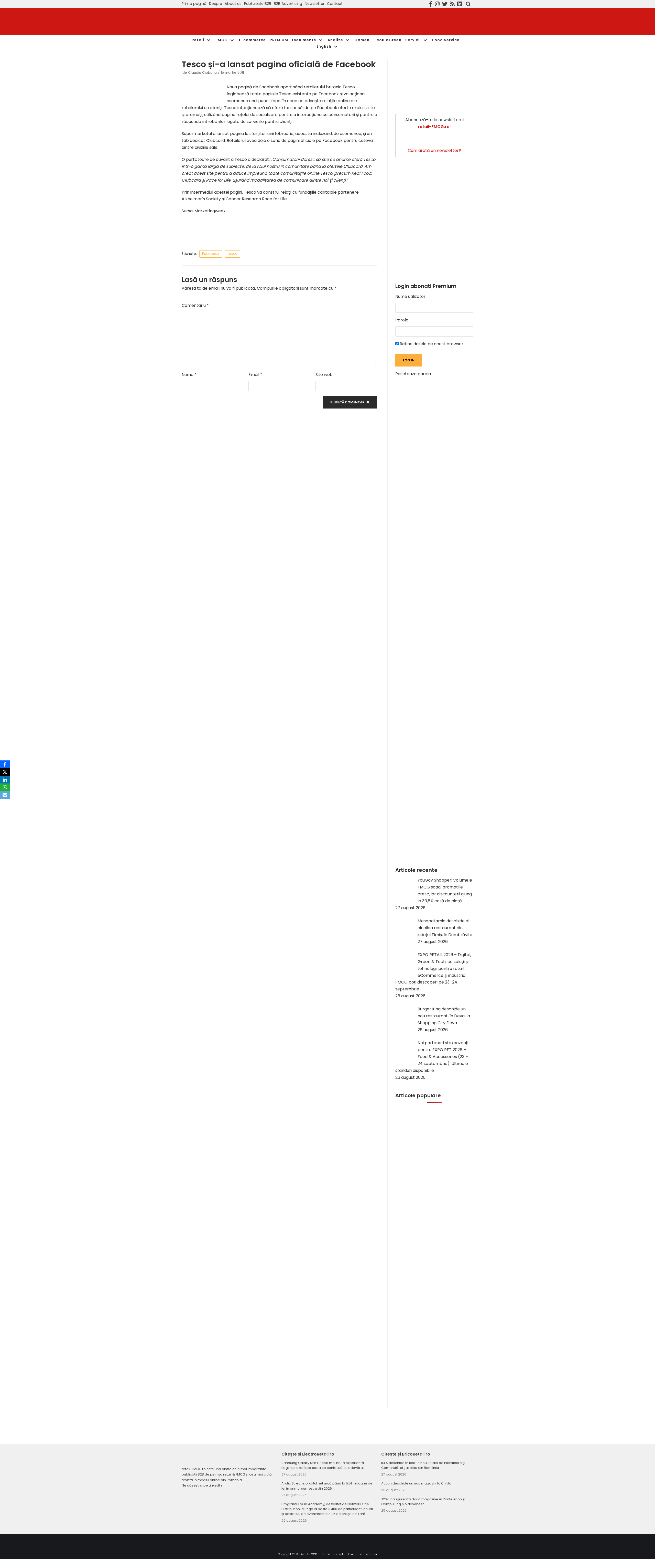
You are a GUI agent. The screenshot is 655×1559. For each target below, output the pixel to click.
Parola (401, 320)
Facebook (210, 253)
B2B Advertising (288, 3)
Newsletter (314, 3)
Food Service (446, 40)
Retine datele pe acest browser (431, 344)
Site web (324, 375)
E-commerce (252, 40)
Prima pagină (194, 3)
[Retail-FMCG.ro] (220, 21)
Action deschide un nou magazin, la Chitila (416, 1483)
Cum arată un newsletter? (434, 150)
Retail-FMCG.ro (310, 1554)
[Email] (5, 795)
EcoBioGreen (388, 40)
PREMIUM (279, 40)
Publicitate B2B (257, 3)
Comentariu (195, 305)
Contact (335, 3)
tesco (232, 253)
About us (233, 3)
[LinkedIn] (5, 779)
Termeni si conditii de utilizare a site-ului (349, 1554)
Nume (189, 375)
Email (255, 375)
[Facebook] (5, 764)
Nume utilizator (410, 296)
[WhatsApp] (5, 787)
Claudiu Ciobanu (202, 72)
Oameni (362, 40)
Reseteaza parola (413, 374)
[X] (5, 772)
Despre (215, 3)
